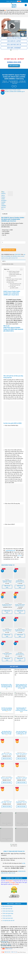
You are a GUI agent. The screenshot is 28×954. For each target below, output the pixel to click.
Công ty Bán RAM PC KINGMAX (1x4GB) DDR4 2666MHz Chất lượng (7, 581)
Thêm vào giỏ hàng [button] (7, 586)
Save (3, 90)
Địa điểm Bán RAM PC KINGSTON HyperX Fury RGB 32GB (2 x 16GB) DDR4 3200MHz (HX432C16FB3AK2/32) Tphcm (20, 630)
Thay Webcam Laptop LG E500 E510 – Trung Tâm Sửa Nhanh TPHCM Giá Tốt (21, 778)
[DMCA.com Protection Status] (14, 889)
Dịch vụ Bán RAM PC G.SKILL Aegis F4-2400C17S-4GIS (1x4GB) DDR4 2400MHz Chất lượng (7, 630)
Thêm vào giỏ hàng (9, 249)
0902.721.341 (12, 873)
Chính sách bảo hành (7, 918)
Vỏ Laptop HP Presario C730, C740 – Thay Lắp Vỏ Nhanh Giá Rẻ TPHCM (7, 802)
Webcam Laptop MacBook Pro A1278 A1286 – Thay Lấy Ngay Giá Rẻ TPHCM (6, 778)
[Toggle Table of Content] (20, 269)
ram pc (19, 256)
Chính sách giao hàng (7, 913)
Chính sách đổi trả (6, 915)
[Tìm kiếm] (26, 5)
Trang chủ (5, 81)
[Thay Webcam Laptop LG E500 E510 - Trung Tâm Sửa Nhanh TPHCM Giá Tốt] (21, 768)
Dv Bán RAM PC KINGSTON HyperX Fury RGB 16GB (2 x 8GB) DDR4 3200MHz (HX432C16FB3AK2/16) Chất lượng (20, 654)
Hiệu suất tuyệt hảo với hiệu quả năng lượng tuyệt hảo (15, 284)
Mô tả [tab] (3, 261)
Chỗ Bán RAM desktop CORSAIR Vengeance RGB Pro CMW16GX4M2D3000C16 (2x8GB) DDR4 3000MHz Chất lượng (20, 605)
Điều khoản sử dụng (7, 906)
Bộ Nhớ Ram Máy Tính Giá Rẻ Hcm (18, 82)
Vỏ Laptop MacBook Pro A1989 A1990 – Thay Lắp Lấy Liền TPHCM (21, 802)
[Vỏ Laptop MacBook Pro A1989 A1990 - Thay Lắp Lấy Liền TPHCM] (21, 792)
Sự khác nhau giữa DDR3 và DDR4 (14, 287)
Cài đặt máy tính (5, 930)
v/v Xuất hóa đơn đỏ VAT (8, 920)
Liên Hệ (19, 555)
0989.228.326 (4, 873)
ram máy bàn (14, 256)
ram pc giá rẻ (8, 258)
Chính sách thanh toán (7, 911)
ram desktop (7, 256)
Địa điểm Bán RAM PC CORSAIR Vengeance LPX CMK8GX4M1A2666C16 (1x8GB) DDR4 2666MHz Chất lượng (7, 605)
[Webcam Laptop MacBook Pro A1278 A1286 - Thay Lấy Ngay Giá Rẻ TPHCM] (6, 768)
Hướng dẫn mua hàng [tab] (7, 264)
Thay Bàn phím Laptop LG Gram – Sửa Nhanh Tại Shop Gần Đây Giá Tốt (21, 754)
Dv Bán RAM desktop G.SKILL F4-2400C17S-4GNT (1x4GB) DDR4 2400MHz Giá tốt (7, 654)
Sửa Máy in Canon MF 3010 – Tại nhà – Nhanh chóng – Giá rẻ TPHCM (6, 754)
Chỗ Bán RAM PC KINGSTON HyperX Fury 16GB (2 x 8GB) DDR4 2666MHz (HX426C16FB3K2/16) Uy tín (20, 581)
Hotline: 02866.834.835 (11, 1)
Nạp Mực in (16, 932)
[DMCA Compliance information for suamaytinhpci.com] (14, 896)
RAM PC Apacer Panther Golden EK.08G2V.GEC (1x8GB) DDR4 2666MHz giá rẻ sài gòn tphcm (15, 273)
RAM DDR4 (14, 83)
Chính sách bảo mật (7, 908)
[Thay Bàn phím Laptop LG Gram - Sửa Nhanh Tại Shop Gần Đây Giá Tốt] (21, 744)
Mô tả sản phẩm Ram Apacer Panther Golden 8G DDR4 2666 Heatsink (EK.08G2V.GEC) (14, 280)
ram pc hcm (15, 258)
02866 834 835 (9, 948)
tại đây (23, 863)
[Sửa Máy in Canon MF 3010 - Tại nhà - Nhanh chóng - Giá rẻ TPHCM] (6, 744)
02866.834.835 (21, 871)
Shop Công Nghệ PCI (13, 81)
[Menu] (2, 5)
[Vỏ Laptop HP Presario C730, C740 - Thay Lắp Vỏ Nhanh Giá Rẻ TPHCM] (6, 792)
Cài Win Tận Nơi (14, 930)
